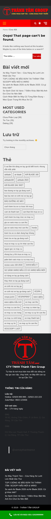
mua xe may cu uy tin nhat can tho (18, 244)
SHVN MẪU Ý (32, 265)
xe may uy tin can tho (28, 323)
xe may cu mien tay (31, 307)
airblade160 (9, 180)
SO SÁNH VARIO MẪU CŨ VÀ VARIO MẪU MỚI (24, 270)
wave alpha (38, 297)
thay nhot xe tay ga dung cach (16, 281)
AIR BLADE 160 (31, 175)
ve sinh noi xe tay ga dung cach (17, 291)
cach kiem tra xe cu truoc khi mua (18, 206)
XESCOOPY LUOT (12, 329)
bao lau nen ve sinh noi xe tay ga (18, 196)
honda (34, 228)
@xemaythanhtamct (23, 449)
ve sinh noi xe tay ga (13, 286)
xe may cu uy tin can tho (35, 313)
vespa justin (9, 297)
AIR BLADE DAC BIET (13, 185)
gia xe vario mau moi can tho (16, 228)
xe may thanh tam (32, 318)
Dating (6, 123)
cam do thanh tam (11, 212)
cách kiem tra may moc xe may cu (18, 217)
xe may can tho (31, 302)
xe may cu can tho (12, 307)
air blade (17, 175)
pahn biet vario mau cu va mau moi (18, 260)
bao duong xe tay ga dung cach (17, 191)
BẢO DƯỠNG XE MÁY (14, 201)
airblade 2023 (22, 180)
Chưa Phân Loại (10, 117)
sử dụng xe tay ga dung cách (16, 276)
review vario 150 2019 (13, 265)
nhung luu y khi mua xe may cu (17, 254)
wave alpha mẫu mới (13, 302)
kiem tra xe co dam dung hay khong (19, 233)
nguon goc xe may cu (13, 249)
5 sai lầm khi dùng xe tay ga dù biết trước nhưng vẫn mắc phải (24, 167)
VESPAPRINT (24, 297)
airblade (7, 175)
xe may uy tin (10, 323)
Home (5, 30)
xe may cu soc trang (12, 313)
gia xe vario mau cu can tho (15, 222)
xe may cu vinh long (12, 318)
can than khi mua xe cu (32, 212)
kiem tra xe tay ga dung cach (16, 238)
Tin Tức (6, 120)
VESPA (37, 291)
